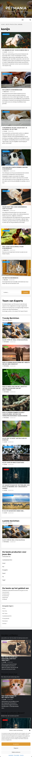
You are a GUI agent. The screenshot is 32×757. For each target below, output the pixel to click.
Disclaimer (5, 621)
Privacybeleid (16, 755)
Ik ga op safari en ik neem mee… (13, 511)
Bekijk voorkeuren (16, 752)
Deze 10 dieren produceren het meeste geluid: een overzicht (14, 540)
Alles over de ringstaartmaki (13, 462)
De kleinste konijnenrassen (12, 90)
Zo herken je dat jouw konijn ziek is (15, 50)
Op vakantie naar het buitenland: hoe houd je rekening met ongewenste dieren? (16, 486)
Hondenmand (5, 594)
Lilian (5, 52)
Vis (3, 576)
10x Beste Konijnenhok (10, 278)
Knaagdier (6, 34)
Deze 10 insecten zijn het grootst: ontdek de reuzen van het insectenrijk (14, 388)
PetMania (6, 341)
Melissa (6, 279)
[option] (16, 536)
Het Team (4, 613)
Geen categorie (7, 73)
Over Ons (22, 755)
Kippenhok (5, 597)
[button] (30, 730)
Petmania (16, 8)
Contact (4, 623)
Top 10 (6, 346)
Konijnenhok (5, 595)
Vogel (6, 422)
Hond (3, 563)
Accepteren (16, 744)
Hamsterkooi (5, 592)
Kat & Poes (6, 681)
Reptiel (6, 469)
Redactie (6, 91)
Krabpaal (4, 599)
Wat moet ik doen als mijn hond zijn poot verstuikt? (9, 658)
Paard (3, 573)
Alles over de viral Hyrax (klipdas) (15, 340)
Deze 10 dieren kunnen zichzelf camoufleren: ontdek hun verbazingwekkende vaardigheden (14, 414)
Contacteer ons (6, 556)
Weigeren (16, 748)
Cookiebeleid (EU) (7, 560)
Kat (3, 566)
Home (3, 608)
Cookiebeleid (10, 755)
